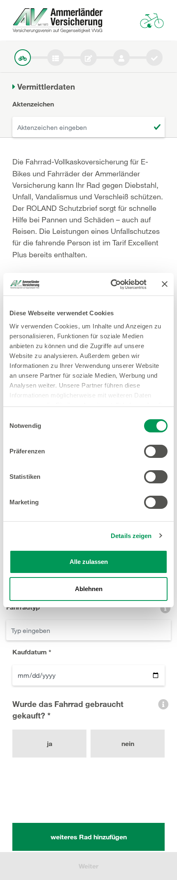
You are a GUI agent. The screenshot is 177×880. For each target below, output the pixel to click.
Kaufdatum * (31, 652)
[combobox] (88, 630)
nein (127, 743)
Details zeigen (131, 535)
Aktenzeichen (33, 104)
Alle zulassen (89, 561)
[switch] (156, 451)
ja (49, 743)
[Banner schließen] (165, 284)
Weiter (88, 866)
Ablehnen (88, 588)
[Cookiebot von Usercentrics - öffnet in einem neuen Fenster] (111, 284)
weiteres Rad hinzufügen (89, 837)
